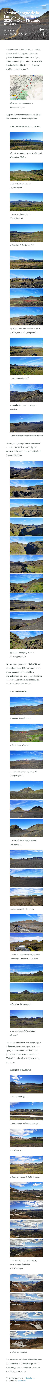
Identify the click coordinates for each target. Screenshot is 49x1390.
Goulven (9, 29)
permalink (22, 1381)
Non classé (29, 1378)
